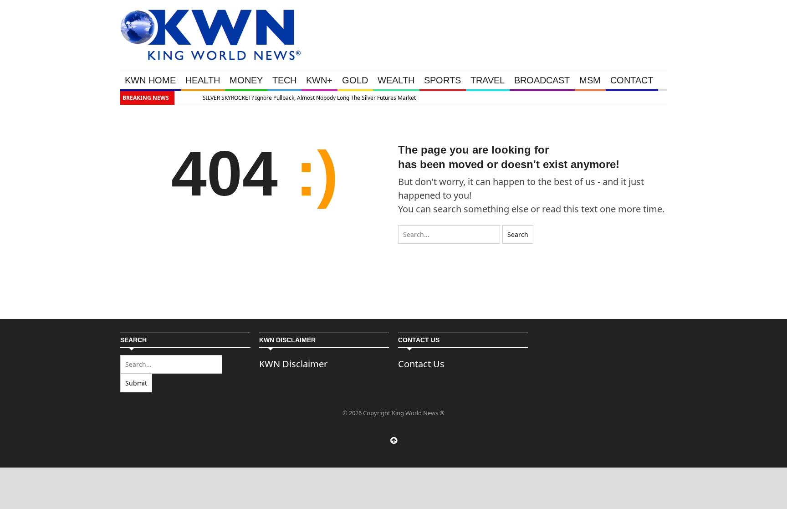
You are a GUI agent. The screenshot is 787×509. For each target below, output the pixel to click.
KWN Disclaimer (293, 364)
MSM (590, 80)
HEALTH (202, 80)
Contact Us (421, 364)
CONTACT (631, 80)
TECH (284, 80)
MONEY (246, 80)
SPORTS (442, 80)
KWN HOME (150, 80)
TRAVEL (487, 80)
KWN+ (319, 80)
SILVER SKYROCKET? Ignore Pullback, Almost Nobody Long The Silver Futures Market (301, 98)
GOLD (355, 80)
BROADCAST (542, 80)
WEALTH (396, 80)
